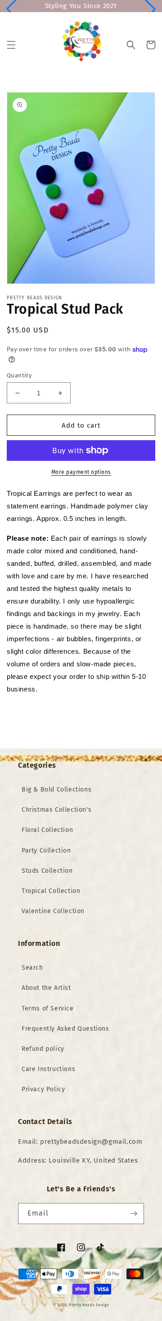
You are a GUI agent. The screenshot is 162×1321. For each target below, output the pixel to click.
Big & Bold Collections (56, 789)
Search (32, 967)
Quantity (19, 375)
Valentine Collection (53, 911)
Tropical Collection (51, 891)
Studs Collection (47, 871)
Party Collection (46, 850)
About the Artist (46, 988)
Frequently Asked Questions (65, 1028)
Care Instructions (48, 1069)
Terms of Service (48, 1008)
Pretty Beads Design (89, 1305)
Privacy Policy (43, 1089)
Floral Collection (47, 830)
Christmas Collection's (56, 810)
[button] (11, 45)
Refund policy (43, 1049)
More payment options (81, 472)
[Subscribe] (134, 1213)
